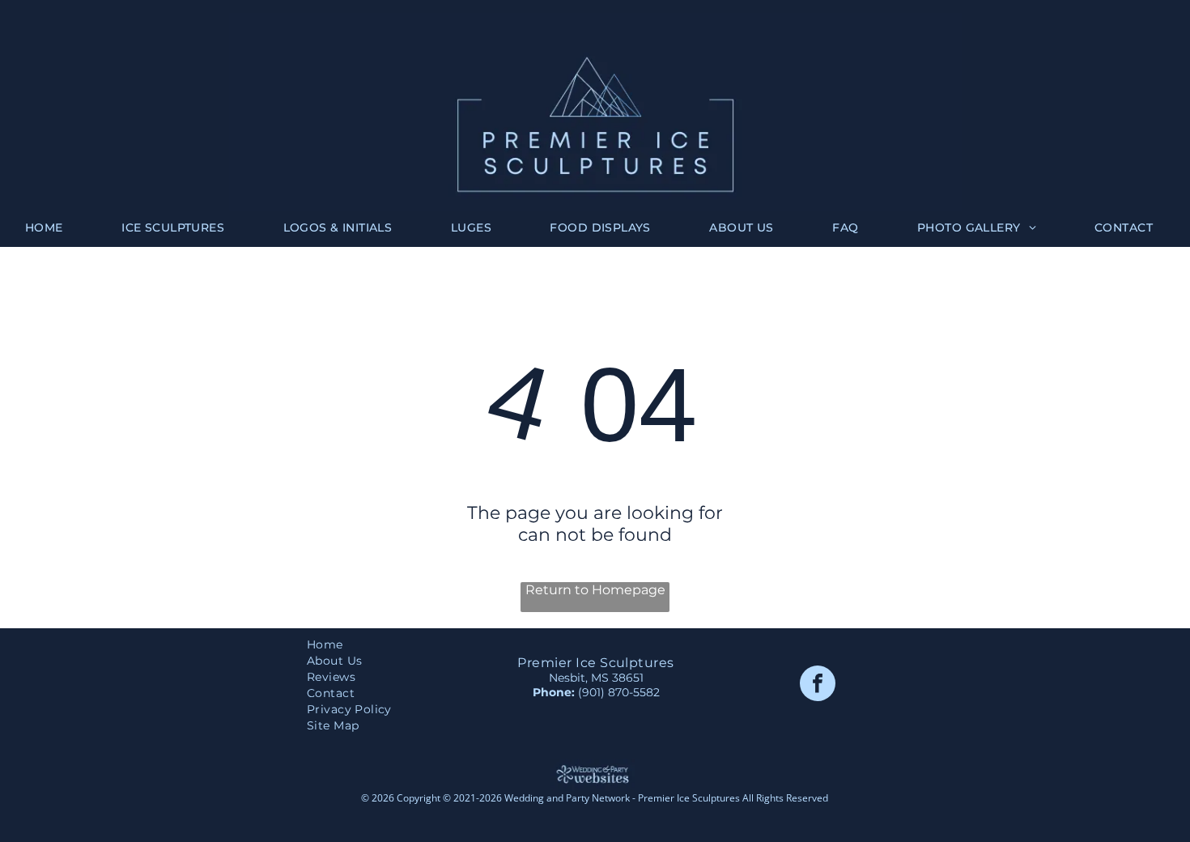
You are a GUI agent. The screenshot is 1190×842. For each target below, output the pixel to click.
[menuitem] (50, 227)
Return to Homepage (595, 589)
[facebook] (817, 685)
